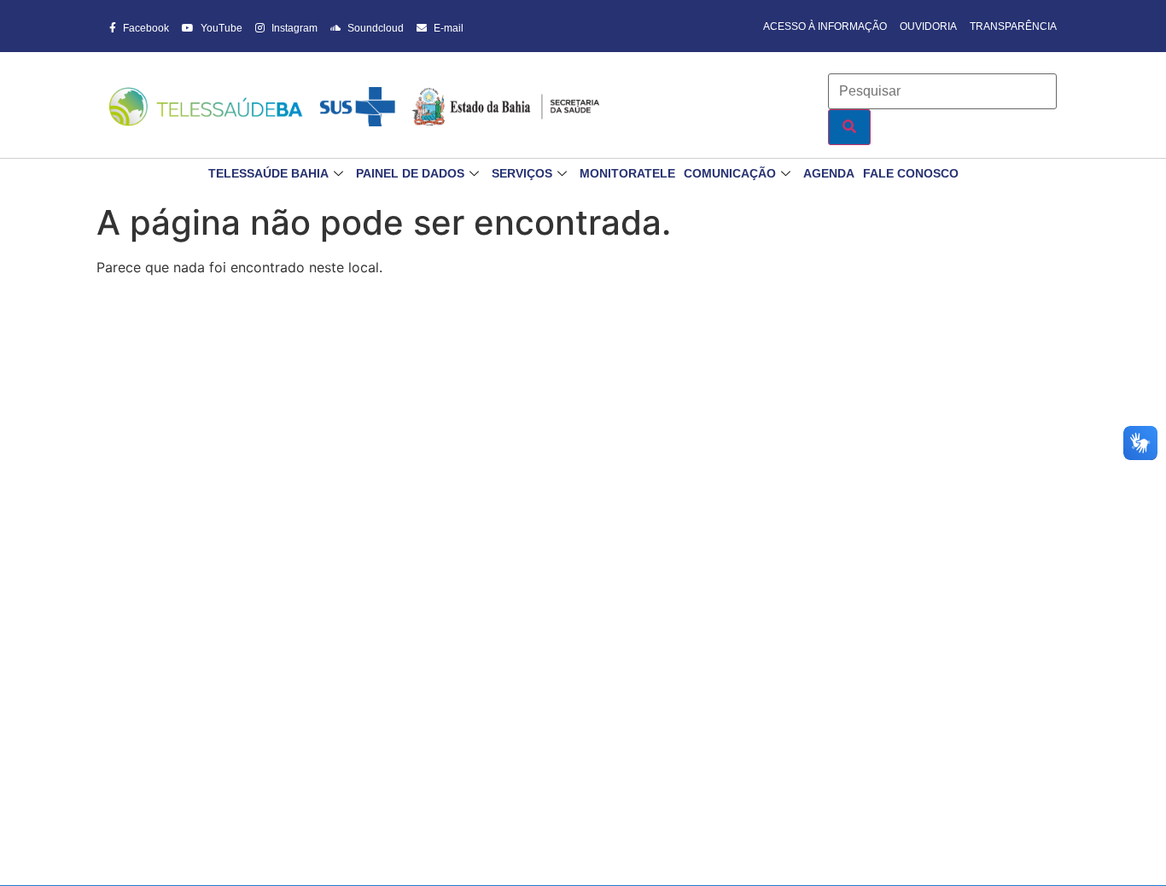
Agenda (828, 173)
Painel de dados (410, 173)
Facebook (144, 28)
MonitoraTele (627, 173)
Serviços (522, 173)
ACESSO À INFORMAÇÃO (825, 26)
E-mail (447, 28)
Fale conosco (911, 173)
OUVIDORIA (928, 26)
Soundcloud (374, 28)
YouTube (220, 28)
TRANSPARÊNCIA (1013, 26)
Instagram (293, 28)
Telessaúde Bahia (268, 173)
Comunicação (730, 173)
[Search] (849, 127)
